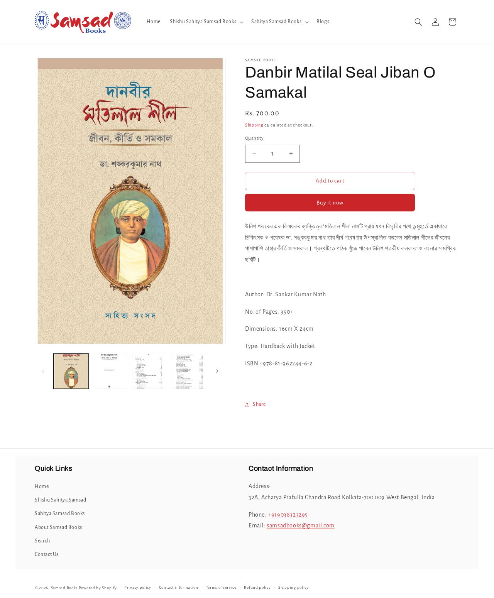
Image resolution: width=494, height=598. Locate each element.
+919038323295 (288, 515)
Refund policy (257, 587)
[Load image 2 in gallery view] (110, 371)
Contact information (178, 587)
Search (42, 541)
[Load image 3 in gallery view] (149, 371)
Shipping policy (293, 587)
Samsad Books (64, 588)
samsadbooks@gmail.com (301, 525)
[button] (206, 22)
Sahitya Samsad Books (60, 513)
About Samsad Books (58, 527)
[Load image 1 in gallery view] (71, 371)
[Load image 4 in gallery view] (188, 371)
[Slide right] (217, 371)
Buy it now (329, 203)
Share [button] (259, 404)
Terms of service (221, 587)
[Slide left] (43, 371)
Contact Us (47, 554)
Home (42, 486)
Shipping (254, 125)
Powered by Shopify (98, 588)
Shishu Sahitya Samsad (60, 500)
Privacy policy (137, 587)
